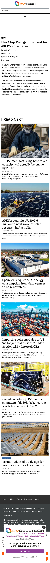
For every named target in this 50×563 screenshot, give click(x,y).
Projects (15, 57)
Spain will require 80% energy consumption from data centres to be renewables (23, 283)
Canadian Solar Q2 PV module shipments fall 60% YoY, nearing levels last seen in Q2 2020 (24, 402)
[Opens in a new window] (7, 515)
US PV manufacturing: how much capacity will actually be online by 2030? (24, 164)
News (3, 38)
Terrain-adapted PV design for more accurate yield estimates (23, 463)
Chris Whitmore (9, 50)
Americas (6, 60)
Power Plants (7, 57)
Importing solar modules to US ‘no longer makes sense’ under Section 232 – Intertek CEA (23, 343)
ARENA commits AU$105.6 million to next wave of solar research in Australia (21, 224)
